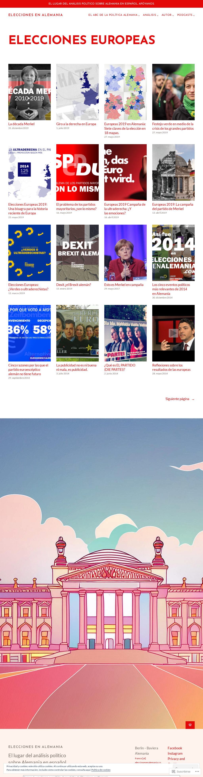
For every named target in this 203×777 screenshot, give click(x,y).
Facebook (175, 748)
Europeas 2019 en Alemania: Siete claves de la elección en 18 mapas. (125, 128)
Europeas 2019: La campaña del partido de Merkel (172, 206)
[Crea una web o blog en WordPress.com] (190, 725)
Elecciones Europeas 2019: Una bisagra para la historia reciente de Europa (28, 208)
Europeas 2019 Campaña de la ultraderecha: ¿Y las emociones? (125, 208)
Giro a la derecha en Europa (76, 124)
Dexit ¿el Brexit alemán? (73, 285)
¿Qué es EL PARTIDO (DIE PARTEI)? (119, 367)
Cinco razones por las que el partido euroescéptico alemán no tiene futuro (28, 369)
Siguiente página (180, 399)
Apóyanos (146, 4)
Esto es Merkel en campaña (124, 285)
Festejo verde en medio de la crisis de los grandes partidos (173, 126)
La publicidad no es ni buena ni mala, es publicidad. (76, 367)
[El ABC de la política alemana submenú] (139, 15)
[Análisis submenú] (157, 15)
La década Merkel (21, 124)
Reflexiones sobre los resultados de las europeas (171, 367)
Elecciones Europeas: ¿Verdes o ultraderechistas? (28, 287)
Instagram (175, 753)
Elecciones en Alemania (35, 15)
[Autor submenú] (173, 15)
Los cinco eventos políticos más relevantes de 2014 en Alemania (171, 289)
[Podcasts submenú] (194, 15)
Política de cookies (100, 769)
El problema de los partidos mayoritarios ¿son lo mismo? (76, 206)
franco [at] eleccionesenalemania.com (148, 762)
